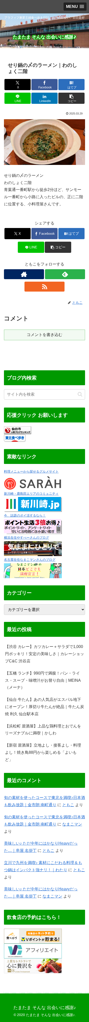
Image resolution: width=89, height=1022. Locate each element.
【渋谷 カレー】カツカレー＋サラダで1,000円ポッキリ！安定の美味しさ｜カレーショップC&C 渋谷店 (44, 653)
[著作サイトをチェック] (24, 274)
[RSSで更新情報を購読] (44, 287)
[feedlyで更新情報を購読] (65, 274)
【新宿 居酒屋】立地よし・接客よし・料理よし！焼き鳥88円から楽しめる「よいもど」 (43, 752)
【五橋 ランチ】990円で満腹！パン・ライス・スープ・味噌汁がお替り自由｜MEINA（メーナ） (43, 680)
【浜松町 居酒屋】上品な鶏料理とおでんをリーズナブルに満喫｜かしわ (43, 729)
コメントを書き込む (44, 335)
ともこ (68, 805)
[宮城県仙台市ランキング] (17, 430)
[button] (71, 98)
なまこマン (72, 824)
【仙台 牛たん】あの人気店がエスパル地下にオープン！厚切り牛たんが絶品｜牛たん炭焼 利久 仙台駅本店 (44, 706)
